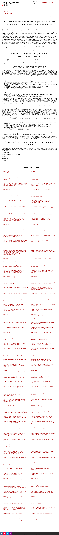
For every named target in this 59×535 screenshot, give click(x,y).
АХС (56, 534)
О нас (3, 9)
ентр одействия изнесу (10, 3)
